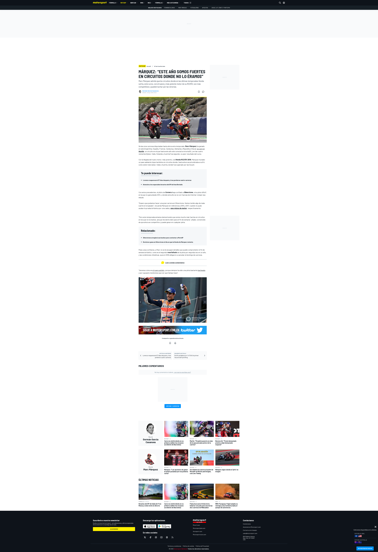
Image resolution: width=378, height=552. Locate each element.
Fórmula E (159, 3)
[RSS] (172, 537)
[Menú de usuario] (284, 3)
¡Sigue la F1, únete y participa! (221, 7)
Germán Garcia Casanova (150, 91)
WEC (149, 3)
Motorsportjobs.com (199, 528)
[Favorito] (199, 92)
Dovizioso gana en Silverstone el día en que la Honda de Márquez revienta (168, 242)
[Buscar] (280, 3)
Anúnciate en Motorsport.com (252, 527)
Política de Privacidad (202, 546)
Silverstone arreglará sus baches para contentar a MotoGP (163, 238)
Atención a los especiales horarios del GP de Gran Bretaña (163, 184)
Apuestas (205, 7)
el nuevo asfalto (158, 270)
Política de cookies (188, 546)
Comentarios (247, 524)
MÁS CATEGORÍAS (172, 3)
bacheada (201, 270)
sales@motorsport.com (250, 533)
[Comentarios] (204, 92)
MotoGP (123, 3)
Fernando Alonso (169, 7)
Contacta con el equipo (250, 530)
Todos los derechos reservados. (198, 549)
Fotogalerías (194, 7)
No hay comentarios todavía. (173, 372)
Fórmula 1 (112, 3)
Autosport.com (197, 531)
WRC (141, 3)
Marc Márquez (182, 7)
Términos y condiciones (174, 546)
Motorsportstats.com (199, 534)
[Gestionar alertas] (175, 343)
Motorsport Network (180, 549)
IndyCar (133, 3)
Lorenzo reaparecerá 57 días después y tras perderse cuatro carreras (167, 180)
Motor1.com (196, 525)
